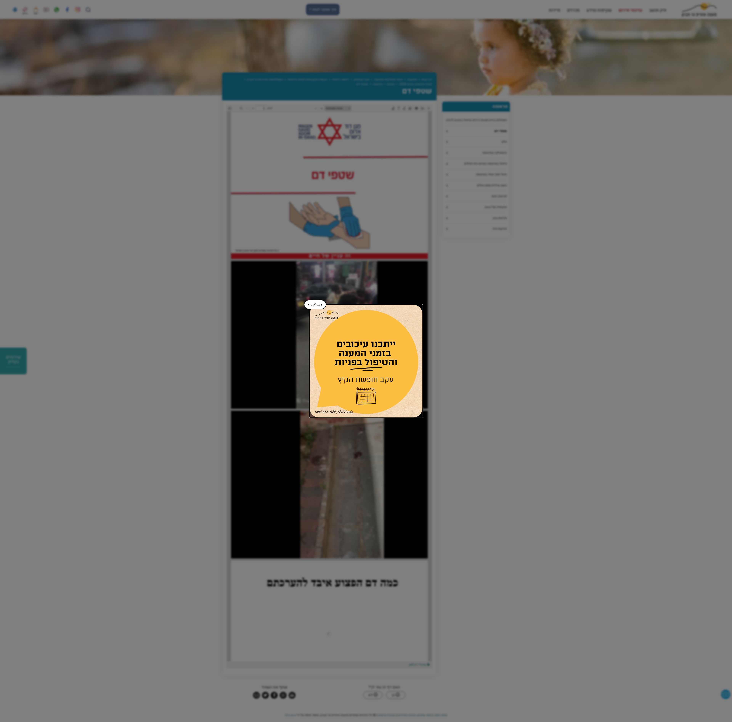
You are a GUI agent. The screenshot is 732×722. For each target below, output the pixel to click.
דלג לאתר (313, 303)
